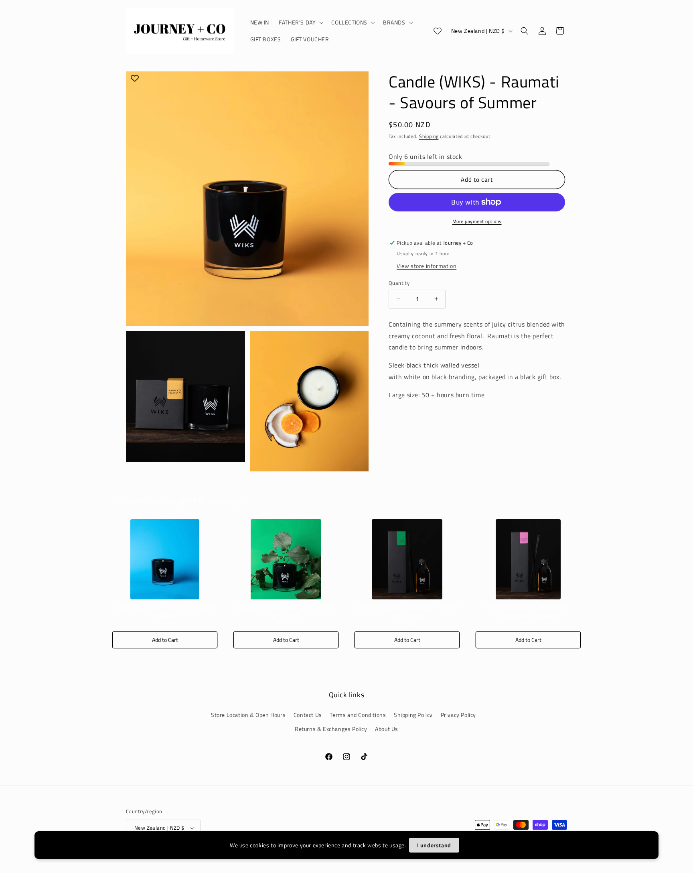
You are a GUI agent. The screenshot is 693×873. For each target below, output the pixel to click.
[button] (300, 22)
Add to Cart (165, 639)
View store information (426, 266)
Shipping (429, 136)
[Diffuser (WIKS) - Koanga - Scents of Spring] (407, 559)
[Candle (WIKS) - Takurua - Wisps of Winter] (165, 559)
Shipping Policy (413, 715)
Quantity (399, 283)
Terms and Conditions (358, 715)
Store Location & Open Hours (248, 715)
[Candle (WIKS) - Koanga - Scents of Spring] (286, 559)
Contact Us (308, 715)
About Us (386, 729)
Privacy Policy (458, 715)
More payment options (477, 221)
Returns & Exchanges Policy (331, 729)
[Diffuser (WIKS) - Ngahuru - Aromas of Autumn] (528, 559)
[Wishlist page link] (438, 31)
